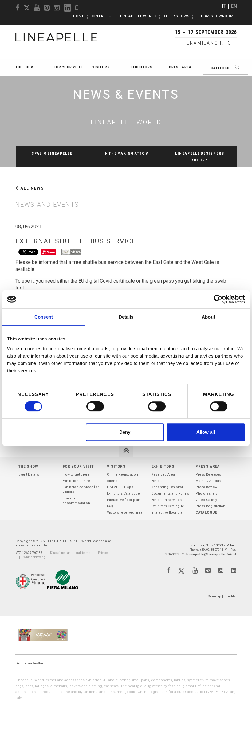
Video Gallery (206, 500)
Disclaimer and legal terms (70, 552)
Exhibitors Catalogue (123, 493)
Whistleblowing (34, 557)
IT (224, 6)
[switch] (95, 406)
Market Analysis (208, 481)
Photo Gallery (206, 493)
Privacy (103, 552)
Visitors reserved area (124, 513)
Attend (112, 481)
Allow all (205, 432)
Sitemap (214, 596)
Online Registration (122, 474)
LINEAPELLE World (138, 16)
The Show (24, 67)
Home (78, 16)
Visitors (101, 67)
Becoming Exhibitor (167, 487)
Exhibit (156, 481)
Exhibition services (166, 500)
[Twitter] (181, 572)
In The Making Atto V (126, 153)
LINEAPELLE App (120, 487)
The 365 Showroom (215, 16)
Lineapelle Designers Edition (199, 157)
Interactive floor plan (123, 500)
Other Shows (176, 16)
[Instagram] (220, 570)
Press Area (180, 67)
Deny (124, 432)
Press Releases (208, 474)
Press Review (206, 487)
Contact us (102, 16)
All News (32, 188)
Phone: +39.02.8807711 (206, 549)
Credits (230, 596)
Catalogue (221, 68)
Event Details (28, 474)
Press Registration (210, 506)
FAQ (110, 506)
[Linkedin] (233, 570)
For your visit (68, 67)
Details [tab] (126, 316)
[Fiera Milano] (62, 579)
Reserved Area (163, 474)
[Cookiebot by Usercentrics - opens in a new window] (218, 299)
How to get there (76, 474)
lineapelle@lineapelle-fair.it (211, 554)
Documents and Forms (170, 493)
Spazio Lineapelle (52, 153)
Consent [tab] (43, 316)
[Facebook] (168, 570)
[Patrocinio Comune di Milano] (31, 580)
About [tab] (208, 316)
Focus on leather (30, 663)
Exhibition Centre (76, 481)
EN (234, 6)
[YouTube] (195, 570)
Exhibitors (141, 67)
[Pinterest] (208, 570)
